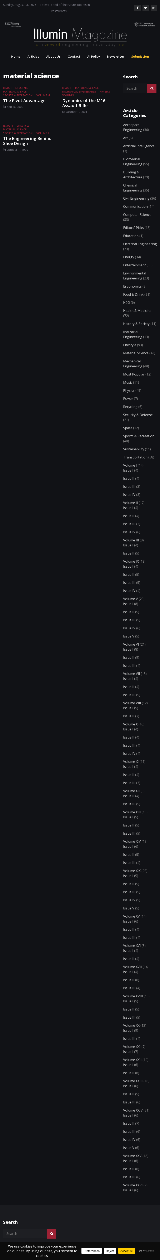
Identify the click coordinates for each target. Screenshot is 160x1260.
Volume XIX (132, 870)
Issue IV (129, 494)
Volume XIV (132, 841)
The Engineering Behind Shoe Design (27, 141)
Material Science (14, 91)
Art (125, 138)
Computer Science (137, 214)
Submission (140, 56)
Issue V (128, 636)
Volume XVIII (133, 996)
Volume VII (131, 673)
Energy (128, 257)
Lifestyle (21, 88)
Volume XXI (132, 1046)
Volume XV (131, 916)
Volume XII (131, 791)
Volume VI (43, 95)
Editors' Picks (133, 227)
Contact (74, 56)
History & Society (136, 323)
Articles (33, 56)
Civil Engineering (136, 198)
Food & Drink (133, 294)
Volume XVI (132, 945)
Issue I (7, 88)
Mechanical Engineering (79, 91)
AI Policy (93, 56)
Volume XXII (132, 1059)
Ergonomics (132, 286)
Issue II (66, 88)
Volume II (42, 133)
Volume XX (131, 1025)
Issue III (8, 125)
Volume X (130, 724)
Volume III (131, 540)
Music (127, 382)
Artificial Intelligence (139, 146)
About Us (53, 56)
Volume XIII (132, 812)
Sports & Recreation (18, 95)
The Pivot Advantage (24, 100)
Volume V (130, 599)
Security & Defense (138, 415)
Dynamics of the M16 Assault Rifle (83, 103)
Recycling (130, 406)
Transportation (135, 457)
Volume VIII (132, 703)
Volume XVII (132, 967)
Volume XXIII (133, 1081)
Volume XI (131, 761)
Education (131, 235)
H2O (126, 302)
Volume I (68, 95)
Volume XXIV (133, 1110)
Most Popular (134, 374)
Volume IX (131, 561)
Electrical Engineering (140, 244)
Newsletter (115, 56)
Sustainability (133, 449)
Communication (135, 206)
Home (15, 56)
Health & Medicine (137, 310)
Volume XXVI (133, 1185)
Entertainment (134, 265)
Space (127, 428)
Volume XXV (132, 1156)
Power (128, 398)
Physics (105, 91)
